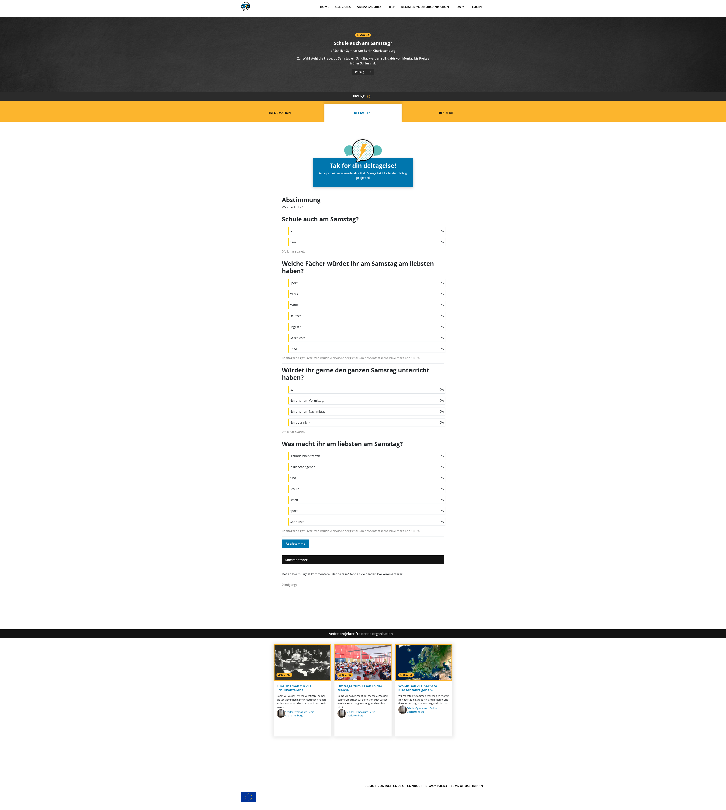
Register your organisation (425, 7)
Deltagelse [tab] (363, 113)
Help (391, 7)
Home (324, 7)
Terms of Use (459, 786)
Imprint (478, 786)
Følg (361, 72)
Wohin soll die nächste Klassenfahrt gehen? (417, 688)
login (477, 7)
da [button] (459, 7)
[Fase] (368, 96)
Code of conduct (407, 786)
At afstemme (295, 544)
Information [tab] (280, 113)
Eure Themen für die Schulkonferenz (294, 688)
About (370, 786)
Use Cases (343, 7)
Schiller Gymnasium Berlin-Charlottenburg (364, 51)
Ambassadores (369, 7)
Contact (385, 786)
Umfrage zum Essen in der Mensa (359, 688)
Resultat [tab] (446, 113)
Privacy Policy (436, 786)
